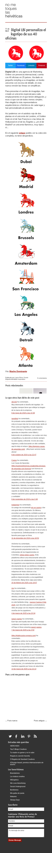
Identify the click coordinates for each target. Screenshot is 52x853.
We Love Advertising (18, 783)
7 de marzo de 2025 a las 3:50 (23, 630)
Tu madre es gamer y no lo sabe (22, 753)
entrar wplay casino (27, 555)
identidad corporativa (18, 379)
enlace (22, 133)
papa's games (17, 619)
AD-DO (14, 402)
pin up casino (36, 508)
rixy (13, 588)
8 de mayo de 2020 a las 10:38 (23, 413)
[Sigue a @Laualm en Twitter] (11, 738)
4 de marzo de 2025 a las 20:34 (23, 613)
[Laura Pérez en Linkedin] (23, 738)
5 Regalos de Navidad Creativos (22, 759)
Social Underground (17, 786)
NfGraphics (14, 780)
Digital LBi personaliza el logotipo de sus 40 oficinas (25, 34)
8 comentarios (42, 378)
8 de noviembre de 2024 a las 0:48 (25, 499)
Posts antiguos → (40, 721)
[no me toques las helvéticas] (13, 18)
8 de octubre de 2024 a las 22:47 (24, 455)
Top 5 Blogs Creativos (18, 749)
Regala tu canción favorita (20, 756)
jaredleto (15, 419)
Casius (14, 460)
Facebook (21, 65)
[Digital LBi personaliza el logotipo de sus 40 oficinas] (26, 60)
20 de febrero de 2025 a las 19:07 (24, 583)
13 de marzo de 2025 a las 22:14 (24, 669)
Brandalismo (15, 773)
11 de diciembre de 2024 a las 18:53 (25, 538)
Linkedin (31, 65)
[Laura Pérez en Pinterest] (30, 738)
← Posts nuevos (11, 721)
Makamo (13, 796)
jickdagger (15, 505)
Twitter (10, 65)
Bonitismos (14, 790)
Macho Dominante (18, 371)
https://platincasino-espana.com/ (24, 636)
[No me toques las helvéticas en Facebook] (17, 738)
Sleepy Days (15, 800)
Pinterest (41, 65)
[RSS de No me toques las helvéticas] (36, 738)
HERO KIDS (14, 746)
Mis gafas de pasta (17, 793)
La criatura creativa (17, 776)
